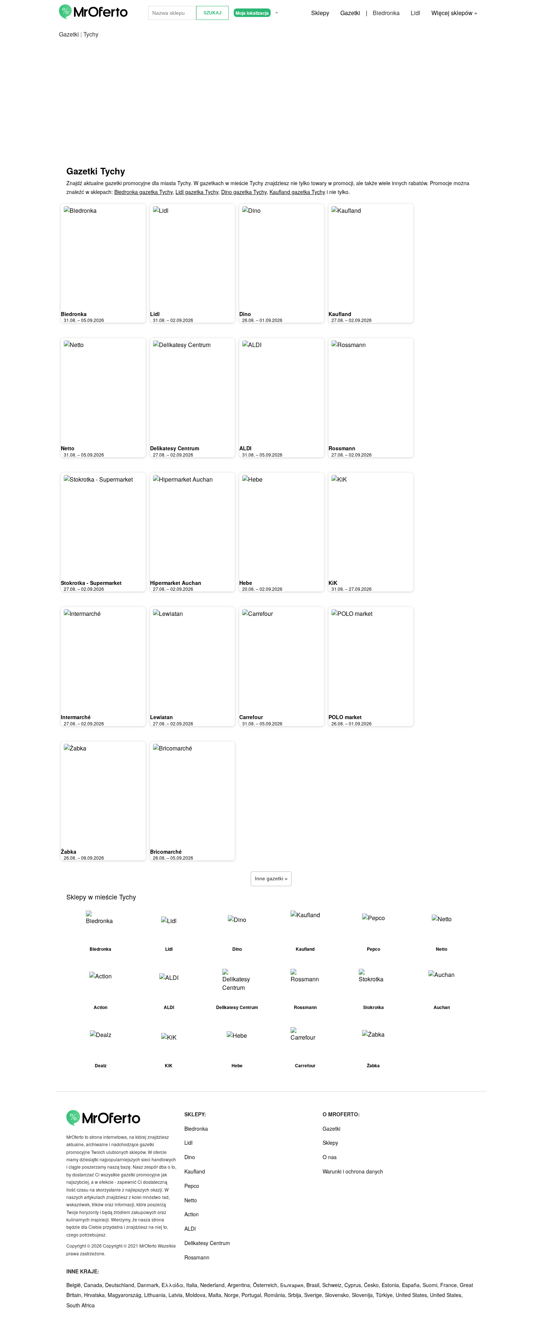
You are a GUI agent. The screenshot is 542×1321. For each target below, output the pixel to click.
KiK (333, 582)
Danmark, (149, 1285)
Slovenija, (364, 1295)
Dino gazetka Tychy (244, 191)
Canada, (94, 1285)
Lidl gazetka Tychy (197, 191)
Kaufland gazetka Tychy (297, 191)
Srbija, (296, 1295)
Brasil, (314, 1285)
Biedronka (386, 12)
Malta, (216, 1295)
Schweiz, (333, 1285)
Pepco (191, 1185)
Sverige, (314, 1295)
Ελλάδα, (173, 1285)
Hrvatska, (96, 1295)
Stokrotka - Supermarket (91, 582)
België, (75, 1285)
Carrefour (251, 717)
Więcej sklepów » (454, 12)
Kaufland (340, 314)
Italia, (193, 1285)
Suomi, (431, 1285)
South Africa (80, 1305)
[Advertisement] (271, 109)
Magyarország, (126, 1295)
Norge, (233, 1295)
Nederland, (213, 1285)
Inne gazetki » (271, 878)
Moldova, (196, 1295)
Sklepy (320, 12)
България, (293, 1285)
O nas (330, 1157)
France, (450, 1285)
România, (276, 1295)
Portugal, (253, 1295)
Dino (245, 314)
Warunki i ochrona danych (353, 1171)
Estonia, (392, 1285)
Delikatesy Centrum (174, 448)
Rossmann (342, 448)
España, (412, 1285)
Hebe (245, 582)
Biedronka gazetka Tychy (143, 191)
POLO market (345, 717)
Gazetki (350, 12)
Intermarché (76, 717)
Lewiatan (161, 717)
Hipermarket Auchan (175, 582)
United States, (413, 1295)
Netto (67, 448)
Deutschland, (121, 1285)
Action (191, 1214)
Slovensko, (338, 1295)
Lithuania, (156, 1295)
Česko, (373, 1285)
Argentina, (240, 1285)
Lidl (415, 12)
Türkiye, (386, 1295)
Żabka (68, 851)
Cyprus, (354, 1285)
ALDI (245, 448)
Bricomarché (166, 851)
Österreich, (266, 1285)
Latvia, (176, 1295)
